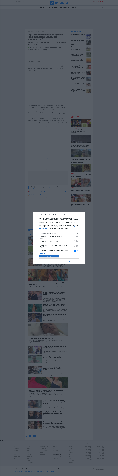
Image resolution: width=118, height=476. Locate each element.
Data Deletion (51, 261)
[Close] (82, 215)
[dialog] (59, 238)
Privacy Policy (67, 261)
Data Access (59, 261)
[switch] (76, 236)
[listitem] (59, 233)
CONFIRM (49, 256)
